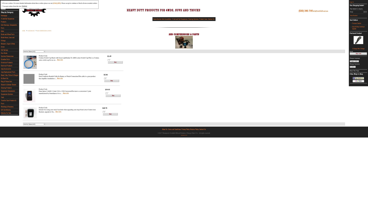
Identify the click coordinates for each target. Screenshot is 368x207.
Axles (2, 31)
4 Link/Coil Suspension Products (7, 20)
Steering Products (6, 88)
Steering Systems (193, 19)
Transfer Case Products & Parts (8, 102)
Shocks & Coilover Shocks (8, 84)
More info (60, 60)
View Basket (354, 15)
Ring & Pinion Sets (6, 81)
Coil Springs (4, 50)
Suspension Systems (7, 94)
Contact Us (211, 19)
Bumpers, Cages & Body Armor (8, 45)
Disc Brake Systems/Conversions (7, 54)
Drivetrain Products (7, 62)
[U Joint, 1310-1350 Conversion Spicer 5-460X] (29, 96)
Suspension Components (8, 91)
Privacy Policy (186, 129)
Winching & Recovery (7, 107)
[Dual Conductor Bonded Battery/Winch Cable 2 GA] (29, 79)
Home (155, 19)
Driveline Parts (5, 59)
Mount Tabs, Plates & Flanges (9, 75)
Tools (2, 97)
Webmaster (184, 135)
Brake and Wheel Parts (7, 34)
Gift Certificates (6, 110)
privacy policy (57, 3)
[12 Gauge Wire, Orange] (358, 43)
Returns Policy (194, 129)
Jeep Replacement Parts (8, 72)
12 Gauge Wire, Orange (358, 49)
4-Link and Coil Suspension (180, 19)
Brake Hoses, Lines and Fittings (7, 39)
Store (358, 81)
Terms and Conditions (174, 129)
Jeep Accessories (6, 69)
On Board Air (4, 78)
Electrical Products (6, 65)
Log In (352, 2)
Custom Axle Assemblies (164, 19)
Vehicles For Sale (6, 113)
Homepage (4, 15)
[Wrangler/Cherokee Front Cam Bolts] (30, 113)
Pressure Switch (356, 23)
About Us (164, 129)
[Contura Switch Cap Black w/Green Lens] (30, 62)
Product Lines (203, 19)
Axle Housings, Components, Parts (9, 26)
